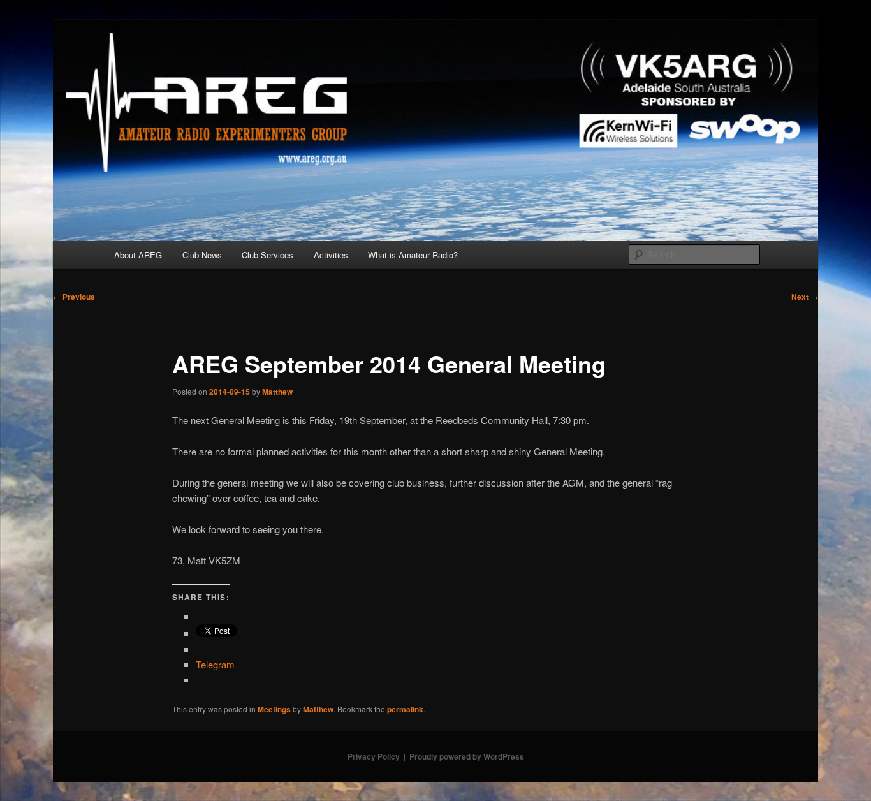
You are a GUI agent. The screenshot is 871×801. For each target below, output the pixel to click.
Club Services (267, 255)
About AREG (138, 255)
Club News (202, 255)
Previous (74, 296)
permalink (405, 709)
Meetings (274, 709)
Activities (331, 255)
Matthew (277, 391)
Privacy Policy (374, 756)
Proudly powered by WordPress (466, 756)
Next (804, 296)
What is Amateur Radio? (413, 255)
